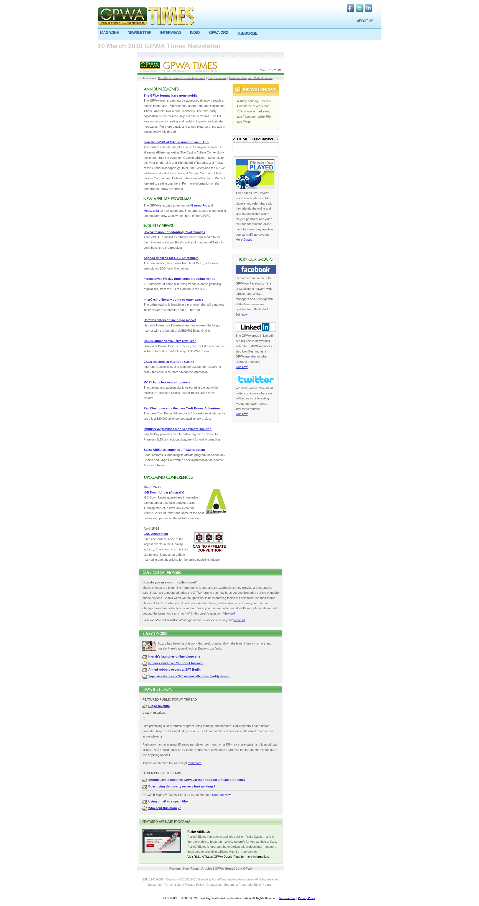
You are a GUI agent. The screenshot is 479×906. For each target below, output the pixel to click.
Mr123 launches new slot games (167, 382)
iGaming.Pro (198, 205)
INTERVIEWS (170, 32)
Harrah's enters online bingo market (170, 320)
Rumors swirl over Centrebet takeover (175, 663)
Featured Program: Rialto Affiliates (250, 78)
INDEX (195, 32)
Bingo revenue (217, 78)
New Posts (191, 868)
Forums (175, 868)
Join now (242, 314)
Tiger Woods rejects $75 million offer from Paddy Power (189, 676)
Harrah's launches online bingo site (174, 656)
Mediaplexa (151, 210)
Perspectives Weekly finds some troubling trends (179, 278)
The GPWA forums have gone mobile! (171, 95)
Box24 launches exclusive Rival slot (170, 341)
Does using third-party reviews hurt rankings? (182, 786)
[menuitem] (111, 32)
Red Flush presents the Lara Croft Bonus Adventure (182, 408)
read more (195, 763)
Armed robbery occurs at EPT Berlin (174, 669)
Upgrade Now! (221, 794)
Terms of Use (173, 884)
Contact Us (214, 884)
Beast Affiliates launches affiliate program (174, 449)
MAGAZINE (109, 32)
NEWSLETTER (139, 32)
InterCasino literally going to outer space (173, 299)
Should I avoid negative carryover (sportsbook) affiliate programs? (197, 779)
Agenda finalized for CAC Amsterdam (171, 258)
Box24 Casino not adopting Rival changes (174, 232)
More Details (244, 239)
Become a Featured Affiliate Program (248, 884)
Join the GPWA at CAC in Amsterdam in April (176, 142)
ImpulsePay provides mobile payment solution (178, 429)
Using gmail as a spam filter (168, 801)
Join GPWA (244, 868)
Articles (206, 868)
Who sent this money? (164, 808)
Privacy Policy (194, 884)
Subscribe (155, 884)
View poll (229, 613)
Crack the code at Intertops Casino (169, 361)
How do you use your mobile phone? (181, 78)
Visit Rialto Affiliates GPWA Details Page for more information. (228, 856)
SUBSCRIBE (247, 33)
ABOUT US (365, 21)
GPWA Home (224, 868)
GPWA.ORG (218, 32)
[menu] (239, 34)
